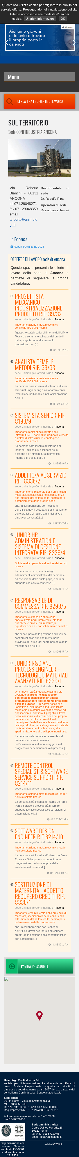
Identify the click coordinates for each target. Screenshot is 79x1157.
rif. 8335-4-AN (60, 588)
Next (73, 42)
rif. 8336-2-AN (60, 523)
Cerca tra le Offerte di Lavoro (40, 101)
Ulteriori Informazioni (40, 18)
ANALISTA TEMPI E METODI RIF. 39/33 (35, 364)
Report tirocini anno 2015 (29, 246)
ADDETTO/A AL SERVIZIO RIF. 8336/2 (40, 478)
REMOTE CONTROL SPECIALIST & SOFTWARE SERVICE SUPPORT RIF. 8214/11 (41, 774)
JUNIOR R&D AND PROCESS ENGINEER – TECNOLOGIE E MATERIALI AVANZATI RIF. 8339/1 (41, 672)
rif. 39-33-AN (60, 403)
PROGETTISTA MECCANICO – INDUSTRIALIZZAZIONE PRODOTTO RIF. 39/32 (38, 305)
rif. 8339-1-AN (60, 753)
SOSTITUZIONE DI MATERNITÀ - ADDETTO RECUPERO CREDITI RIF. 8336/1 (40, 893)
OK (63, 18)
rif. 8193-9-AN (60, 463)
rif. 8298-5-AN (60, 651)
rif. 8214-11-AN (59, 819)
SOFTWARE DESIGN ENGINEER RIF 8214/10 (39, 834)
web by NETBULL (54, 1144)
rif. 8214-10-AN (59, 873)
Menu (13, 76)
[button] (39, 1015)
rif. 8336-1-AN (60, 944)
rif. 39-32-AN (60, 350)
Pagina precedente (34, 966)
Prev (5, 42)
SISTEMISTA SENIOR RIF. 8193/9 (40, 418)
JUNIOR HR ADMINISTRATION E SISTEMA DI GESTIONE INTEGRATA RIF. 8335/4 (40, 544)
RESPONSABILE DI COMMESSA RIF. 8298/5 (40, 603)
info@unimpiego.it (50, 1136)
